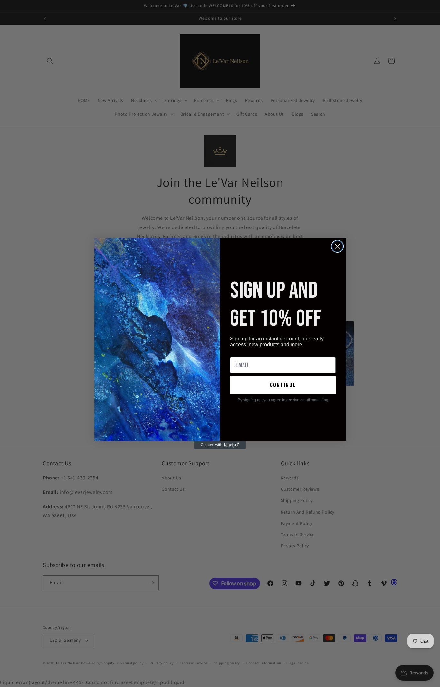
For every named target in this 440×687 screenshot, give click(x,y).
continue (283, 385)
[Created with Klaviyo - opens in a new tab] (220, 445)
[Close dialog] (337, 246)
